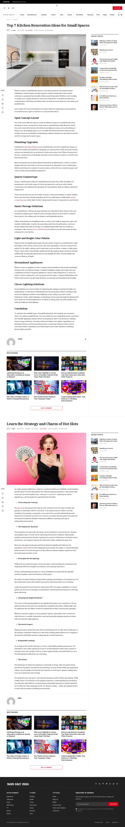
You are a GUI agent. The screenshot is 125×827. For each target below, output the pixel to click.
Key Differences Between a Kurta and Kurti (107, 97)
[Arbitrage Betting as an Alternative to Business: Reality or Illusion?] (19, 363)
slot (54, 494)
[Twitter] (2, 99)
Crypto (105, 15)
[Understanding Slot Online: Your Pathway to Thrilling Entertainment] (73, 387)
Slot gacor (18, 508)
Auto (61, 15)
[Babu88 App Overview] (94, 52)
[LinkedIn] (2, 103)
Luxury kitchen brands (41, 229)
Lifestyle (44, 15)
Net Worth (79, 15)
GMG (13, 428)
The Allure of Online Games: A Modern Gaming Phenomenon (18, 398)
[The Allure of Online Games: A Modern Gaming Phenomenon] (19, 387)
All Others (29, 30)
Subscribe (117, 8)
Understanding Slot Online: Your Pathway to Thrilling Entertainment (73, 399)
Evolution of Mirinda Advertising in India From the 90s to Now (108, 78)
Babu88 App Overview (19, 2)
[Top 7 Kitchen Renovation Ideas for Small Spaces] (46, 60)
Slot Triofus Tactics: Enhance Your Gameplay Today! (45, 398)
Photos (112, 15)
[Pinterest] (2, 108)
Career (53, 15)
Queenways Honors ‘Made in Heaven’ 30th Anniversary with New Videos (108, 106)
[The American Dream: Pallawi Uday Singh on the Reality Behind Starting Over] (94, 61)
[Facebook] (2, 95)
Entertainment (32, 15)
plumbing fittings (30, 147)
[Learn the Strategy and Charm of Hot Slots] (46, 459)
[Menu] (121, 15)
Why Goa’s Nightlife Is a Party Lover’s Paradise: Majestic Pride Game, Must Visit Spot (46, 375)
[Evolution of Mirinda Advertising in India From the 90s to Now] (94, 79)
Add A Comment (46, 408)
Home (22, 15)
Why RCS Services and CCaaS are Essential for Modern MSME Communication (108, 87)
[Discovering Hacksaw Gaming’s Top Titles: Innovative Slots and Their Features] (73, 363)
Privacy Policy (109, 809)
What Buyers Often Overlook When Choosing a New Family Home (108, 42)
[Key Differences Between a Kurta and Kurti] (94, 98)
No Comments (40, 30)
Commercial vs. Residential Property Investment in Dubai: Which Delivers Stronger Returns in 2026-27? (108, 69)
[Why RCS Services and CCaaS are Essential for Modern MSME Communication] (94, 89)
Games (25, 548)
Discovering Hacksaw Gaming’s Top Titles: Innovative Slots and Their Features (73, 375)
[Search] (119, 15)
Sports (70, 15)
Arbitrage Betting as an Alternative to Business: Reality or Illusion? (18, 375)
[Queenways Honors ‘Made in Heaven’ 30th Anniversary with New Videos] (94, 107)
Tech (98, 15)
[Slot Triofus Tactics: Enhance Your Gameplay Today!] (46, 387)
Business (90, 15)
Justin (13, 30)
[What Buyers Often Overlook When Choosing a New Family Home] (94, 43)
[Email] (2, 112)
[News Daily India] (62, 8)
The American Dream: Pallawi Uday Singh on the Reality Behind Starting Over (108, 60)
